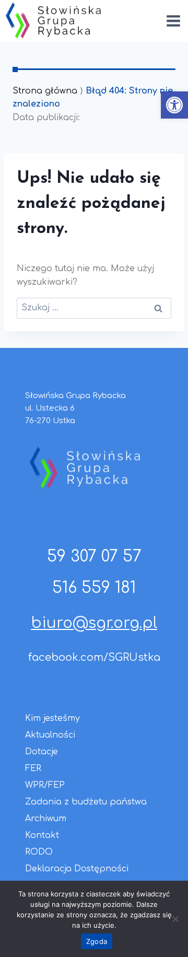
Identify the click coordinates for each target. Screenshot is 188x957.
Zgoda (96, 941)
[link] (174, 105)
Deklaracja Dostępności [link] (76, 868)
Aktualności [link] (50, 735)
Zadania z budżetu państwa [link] (86, 802)
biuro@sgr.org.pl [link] (94, 623)
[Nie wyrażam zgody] (175, 919)
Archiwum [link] (45, 818)
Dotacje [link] (41, 751)
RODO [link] (39, 852)
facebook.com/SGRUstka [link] (94, 657)
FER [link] (33, 768)
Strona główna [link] (45, 91)
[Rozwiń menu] (173, 20)
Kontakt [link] (42, 835)
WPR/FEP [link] (45, 785)
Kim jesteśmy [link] (52, 718)
